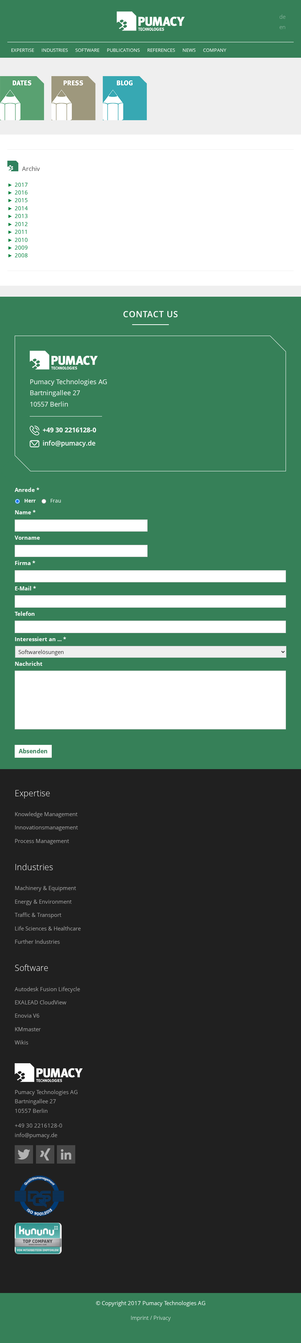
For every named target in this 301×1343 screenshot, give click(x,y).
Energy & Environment (43, 901)
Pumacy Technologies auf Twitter (24, 1154)
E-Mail (25, 588)
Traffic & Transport (38, 914)
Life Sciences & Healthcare (48, 928)
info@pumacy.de (69, 443)
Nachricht (29, 663)
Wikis (21, 1042)
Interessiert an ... (40, 639)
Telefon (25, 613)
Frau (55, 500)
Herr (30, 500)
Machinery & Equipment (45, 888)
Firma (25, 563)
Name (25, 512)
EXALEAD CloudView (40, 1002)
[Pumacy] (25, 97)
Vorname (27, 537)
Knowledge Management (46, 814)
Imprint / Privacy (151, 1317)
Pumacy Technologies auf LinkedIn (66, 1154)
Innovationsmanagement (46, 827)
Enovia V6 (27, 1015)
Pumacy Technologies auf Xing (45, 1154)
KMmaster (28, 1029)
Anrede (27, 489)
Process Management (42, 840)
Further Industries (37, 941)
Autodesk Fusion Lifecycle (47, 989)
